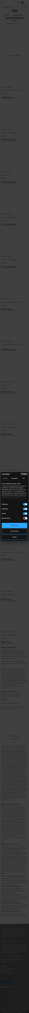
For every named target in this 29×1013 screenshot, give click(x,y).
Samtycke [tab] (5, 478)
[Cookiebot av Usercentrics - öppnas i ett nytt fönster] (20, 474)
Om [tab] (24, 478)
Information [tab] (14, 478)
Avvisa (14, 537)
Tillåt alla (14, 525)
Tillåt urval (14, 531)
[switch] (25, 509)
